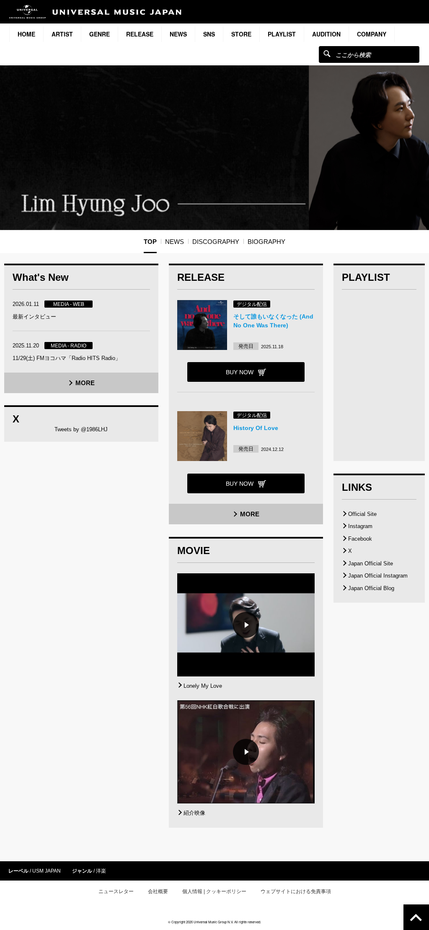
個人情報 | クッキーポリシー (214, 891)
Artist (62, 34)
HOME (26, 34)
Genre (99, 34)
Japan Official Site (370, 563)
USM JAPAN (46, 871)
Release (139, 34)
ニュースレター (116, 891)
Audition (326, 34)
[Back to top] (416, 917)
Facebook (360, 539)
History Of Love (255, 428)
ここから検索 (327, 53)
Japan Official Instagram (378, 576)
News (178, 34)
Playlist (282, 34)
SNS (209, 34)
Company (371, 34)
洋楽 (101, 871)
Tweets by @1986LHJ (81, 429)
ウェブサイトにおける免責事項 (296, 891)
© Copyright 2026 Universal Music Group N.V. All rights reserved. (214, 922)
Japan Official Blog (371, 588)
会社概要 (158, 891)
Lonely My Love (202, 686)
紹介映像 (194, 813)
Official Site (362, 514)
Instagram (360, 526)
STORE (241, 34)
